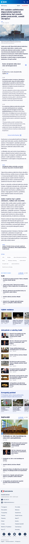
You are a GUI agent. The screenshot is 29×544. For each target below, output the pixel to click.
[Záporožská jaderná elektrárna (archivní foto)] (14, 33)
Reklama (17, 509)
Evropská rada (5, 263)
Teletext (3, 515)
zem (2, 21)
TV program (4, 507)
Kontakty (17, 529)
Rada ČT (17, 518)
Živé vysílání (4, 509)
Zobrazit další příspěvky (13, 135)
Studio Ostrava (18, 515)
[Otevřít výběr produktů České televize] (27, 2)
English (2, 541)
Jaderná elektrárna (15, 263)
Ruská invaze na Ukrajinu (7, 267)
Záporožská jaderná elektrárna (20, 257)
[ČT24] (4, 2)
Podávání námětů (19, 524)
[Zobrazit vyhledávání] (24, 2)
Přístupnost (17, 541)
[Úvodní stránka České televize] (7, 491)
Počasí (2, 521)
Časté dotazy (18, 526)
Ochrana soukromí (10, 541)
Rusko (3, 260)
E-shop (3, 524)
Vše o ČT (3, 529)
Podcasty (3, 518)
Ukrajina (9, 257)
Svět (3, 257)
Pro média (17, 507)
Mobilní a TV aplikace (6, 526)
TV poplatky (4, 512)
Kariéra (17, 521)
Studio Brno (18, 512)
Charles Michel (23, 260)
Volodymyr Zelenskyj (12, 260)
